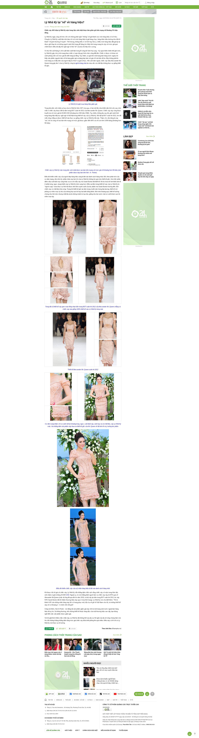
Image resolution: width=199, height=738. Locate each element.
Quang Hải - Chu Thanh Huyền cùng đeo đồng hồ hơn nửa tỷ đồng (72, 654)
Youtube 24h (122, 694)
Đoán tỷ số (109, 2)
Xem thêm (116, 635)
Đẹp (53, 18)
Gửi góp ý (62, 628)
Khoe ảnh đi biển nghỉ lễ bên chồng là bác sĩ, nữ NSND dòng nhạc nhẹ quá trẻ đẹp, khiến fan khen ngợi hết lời (107, 681)
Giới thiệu (68, 730)
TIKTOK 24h (106, 694)
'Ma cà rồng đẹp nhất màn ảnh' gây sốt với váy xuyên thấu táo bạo (106, 670)
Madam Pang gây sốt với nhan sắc (146, 163)
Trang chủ (48, 18)
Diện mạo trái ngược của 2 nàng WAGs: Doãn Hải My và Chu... (53, 654)
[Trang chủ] (48, 11)
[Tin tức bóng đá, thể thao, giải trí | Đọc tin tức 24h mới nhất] (49, 2)
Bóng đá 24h (92, 694)
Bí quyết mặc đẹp (62, 18)
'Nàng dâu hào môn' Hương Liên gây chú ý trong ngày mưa (92, 654)
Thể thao (144, 7)
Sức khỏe (118, 7)
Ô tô (152, 7)
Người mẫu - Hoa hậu (99, 11)
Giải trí (87, 7)
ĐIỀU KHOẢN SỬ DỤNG (108, 730)
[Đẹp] (59, 11)
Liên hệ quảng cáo (53, 730)
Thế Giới (135, 7)
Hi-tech (127, 7)
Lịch (120, 2)
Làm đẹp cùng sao (115, 11)
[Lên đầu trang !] (195, 734)
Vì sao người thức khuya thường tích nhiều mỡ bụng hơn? (146, 153)
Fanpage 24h (77, 694)
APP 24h (51, 694)
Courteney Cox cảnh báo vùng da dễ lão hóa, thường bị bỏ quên (146, 142)
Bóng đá (67, 7)
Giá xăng (96, 2)
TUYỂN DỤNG (123, 730)
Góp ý (77, 730)
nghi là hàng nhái (80, 63)
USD (67, 595)
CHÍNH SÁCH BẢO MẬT (90, 730)
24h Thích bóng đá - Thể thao (102, 7)
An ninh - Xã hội (79, 700)
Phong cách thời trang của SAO (59, 26)
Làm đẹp (86, 11)
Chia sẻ (118, 26)
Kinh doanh (77, 7)
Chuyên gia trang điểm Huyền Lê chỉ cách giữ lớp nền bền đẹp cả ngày (146, 175)
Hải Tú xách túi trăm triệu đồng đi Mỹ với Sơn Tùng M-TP (112, 654)
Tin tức (58, 7)
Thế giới (68, 700)
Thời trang (77, 11)
